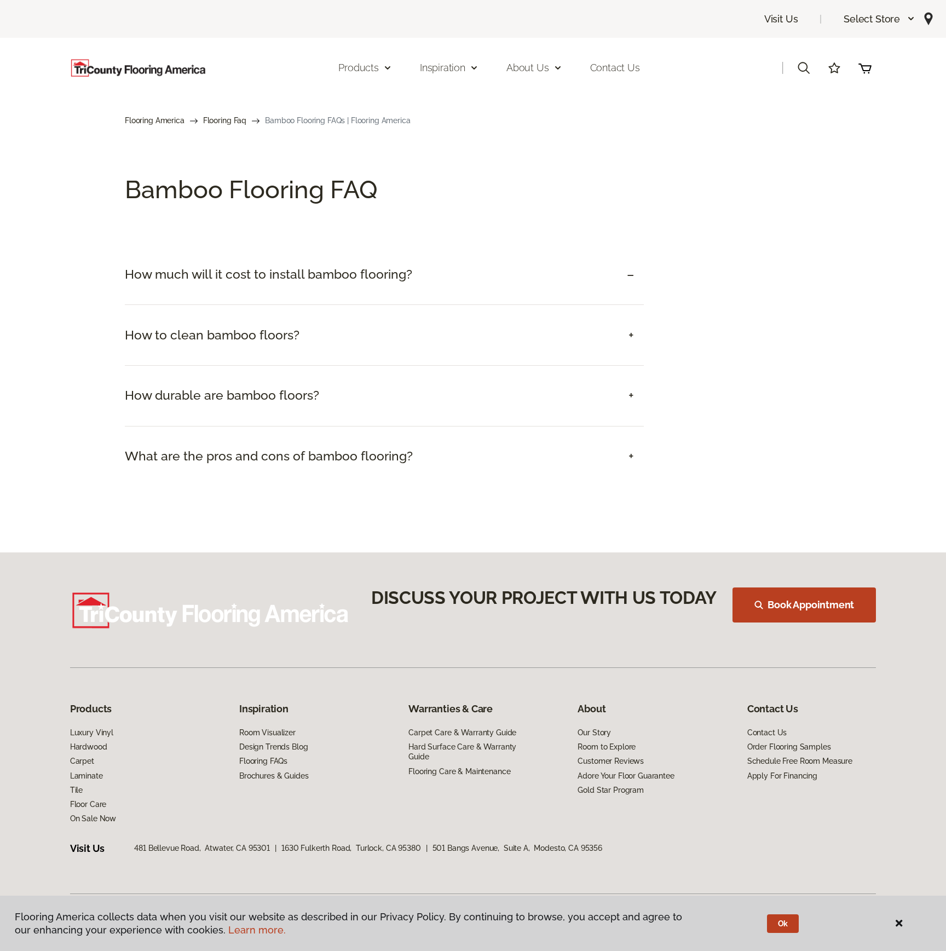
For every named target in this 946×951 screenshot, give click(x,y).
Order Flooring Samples (789, 746)
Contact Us (615, 67)
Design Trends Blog (273, 746)
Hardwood (88, 746)
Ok (783, 923)
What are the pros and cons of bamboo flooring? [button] (269, 456)
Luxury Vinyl (91, 732)
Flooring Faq (224, 120)
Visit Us (781, 19)
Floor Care (88, 804)
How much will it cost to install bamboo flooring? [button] (268, 274)
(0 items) (865, 67)
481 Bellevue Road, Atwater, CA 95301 (202, 848)
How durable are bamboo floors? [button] (222, 395)
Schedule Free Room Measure (799, 761)
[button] (879, 19)
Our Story (594, 732)
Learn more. (257, 930)
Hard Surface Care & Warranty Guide (462, 751)
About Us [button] (527, 67)
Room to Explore (607, 746)
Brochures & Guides (273, 775)
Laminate (86, 775)
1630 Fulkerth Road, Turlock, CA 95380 (351, 848)
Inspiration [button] (442, 67)
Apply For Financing (782, 775)
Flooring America (154, 120)
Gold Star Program (611, 790)
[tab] (384, 274)
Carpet (82, 761)
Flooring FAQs (263, 761)
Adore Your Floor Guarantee (626, 775)
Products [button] (358, 67)
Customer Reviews (611, 761)
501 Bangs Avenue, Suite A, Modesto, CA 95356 (517, 848)
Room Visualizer (267, 732)
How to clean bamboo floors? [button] (212, 335)
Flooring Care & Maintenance (459, 771)
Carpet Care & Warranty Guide (462, 732)
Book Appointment (811, 604)
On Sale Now (93, 818)
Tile (76, 790)
